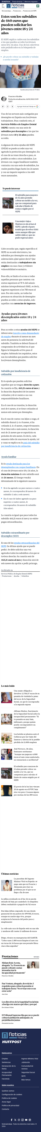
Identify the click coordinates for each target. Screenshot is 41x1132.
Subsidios (25, 576)
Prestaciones (7, 576)
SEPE (23, 1076)
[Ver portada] (15, 6)
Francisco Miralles (15, 96)
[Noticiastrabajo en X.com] (15, 1120)
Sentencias (6, 1062)
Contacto (5, 1109)
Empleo (5, 1058)
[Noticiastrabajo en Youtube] (26, 1120)
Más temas (25, 1079)
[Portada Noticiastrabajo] (20, 1035)
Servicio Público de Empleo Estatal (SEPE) (16, 574)
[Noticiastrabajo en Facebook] (11, 1120)
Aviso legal (6, 1102)
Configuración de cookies (12, 1094)
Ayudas (17, 576)
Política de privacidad (10, 1105)
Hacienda (5, 1079)
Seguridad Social (28, 1072)
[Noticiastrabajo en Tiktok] (22, 1120)
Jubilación (25, 1062)
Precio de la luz (17, 2)
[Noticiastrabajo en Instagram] (18, 1120)
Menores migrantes (31, 2)
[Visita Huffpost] (37, 6)
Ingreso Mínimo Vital (29, 1058)
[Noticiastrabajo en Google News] (29, 1120)
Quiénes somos (8, 1091)
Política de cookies (9, 1098)
